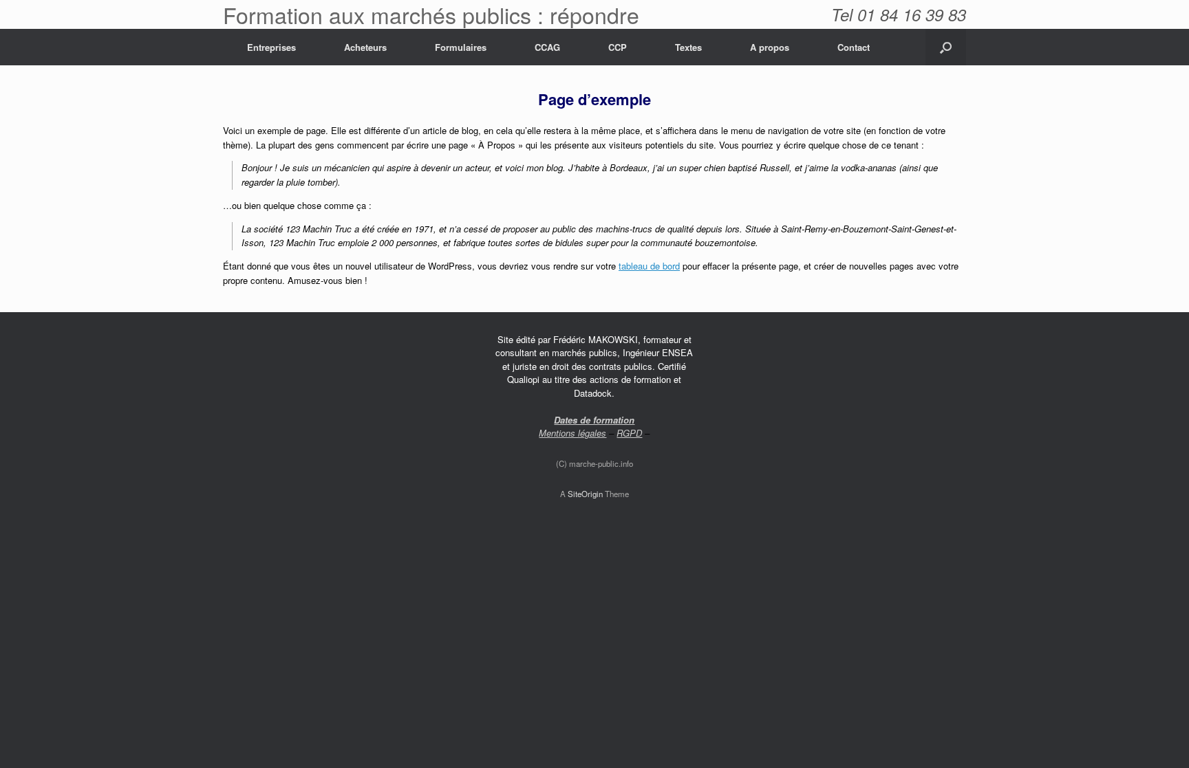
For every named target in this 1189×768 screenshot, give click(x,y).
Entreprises (271, 47)
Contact (853, 47)
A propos (769, 47)
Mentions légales (572, 432)
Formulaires (460, 47)
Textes (688, 47)
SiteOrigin (585, 493)
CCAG (547, 47)
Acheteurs (365, 47)
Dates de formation (594, 419)
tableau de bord (649, 265)
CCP (617, 47)
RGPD (629, 432)
